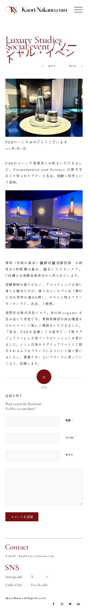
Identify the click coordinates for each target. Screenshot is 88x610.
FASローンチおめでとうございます (36, 141)
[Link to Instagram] (62, 604)
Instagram (13, 577)
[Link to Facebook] (53, 604)
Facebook (38, 585)
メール (70, 437)
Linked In (13, 585)
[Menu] (76, 10)
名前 (69, 420)
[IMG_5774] (44, 108)
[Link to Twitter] (70, 604)
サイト (69, 454)
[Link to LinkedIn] (78, 604)
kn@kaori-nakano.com (36, 556)
